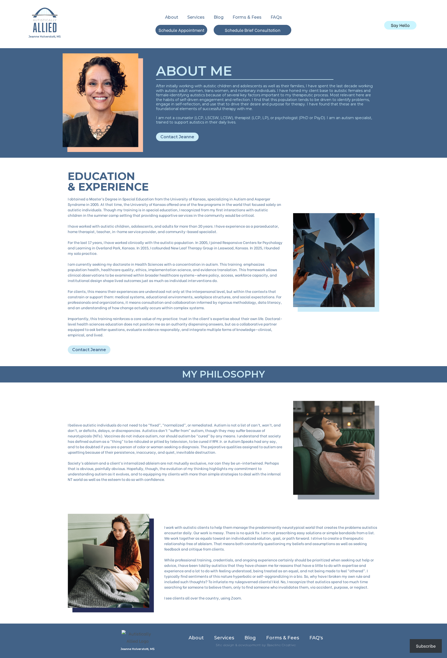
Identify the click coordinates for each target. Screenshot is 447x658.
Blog (219, 17)
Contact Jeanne (177, 136)
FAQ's (316, 638)
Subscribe (426, 646)
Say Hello (400, 25)
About (171, 17)
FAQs (276, 17)
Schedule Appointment (181, 30)
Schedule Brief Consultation (252, 30)
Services (196, 17)
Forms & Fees (247, 17)
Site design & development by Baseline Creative (256, 645)
